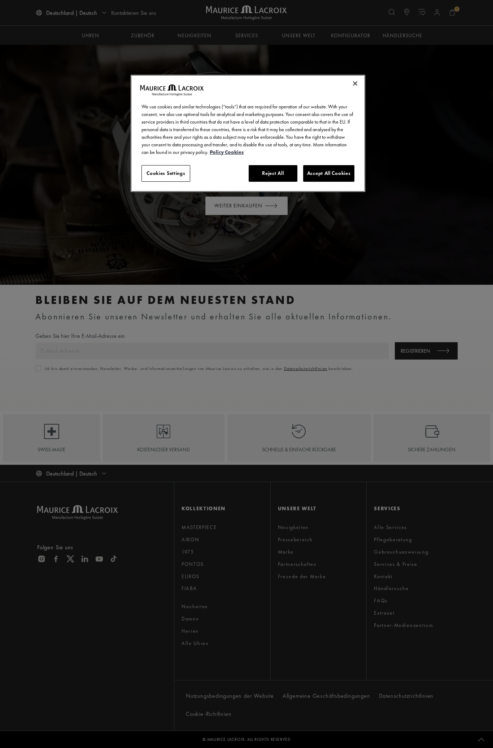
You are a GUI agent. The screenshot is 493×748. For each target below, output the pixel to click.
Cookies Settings (166, 173)
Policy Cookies (227, 152)
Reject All (273, 173)
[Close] (355, 83)
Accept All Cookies (329, 173)
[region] (248, 133)
